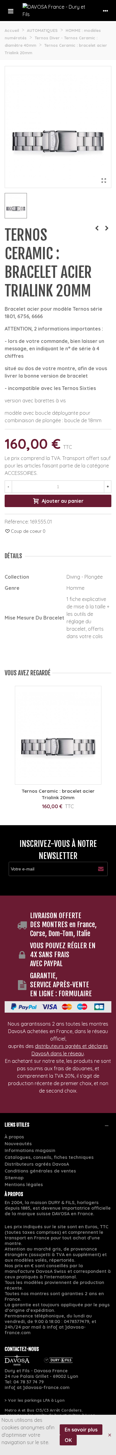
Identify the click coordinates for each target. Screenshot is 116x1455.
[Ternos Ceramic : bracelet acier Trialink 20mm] (103, 180)
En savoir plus (81, 1430)
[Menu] (10, 10)
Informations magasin (30, 1150)
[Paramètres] (105, 10)
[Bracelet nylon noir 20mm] (106, 228)
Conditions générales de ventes (40, 1171)
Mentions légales (24, 1184)
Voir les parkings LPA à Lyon (36, 1400)
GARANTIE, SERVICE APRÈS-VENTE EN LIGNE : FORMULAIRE (61, 984)
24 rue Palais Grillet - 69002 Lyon (41, 1376)
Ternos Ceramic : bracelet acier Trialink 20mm (58, 794)
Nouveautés (18, 1143)
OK (68, 1440)
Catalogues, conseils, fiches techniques (49, 1157)
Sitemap (14, 1178)
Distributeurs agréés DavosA (37, 1164)
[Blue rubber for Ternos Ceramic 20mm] (96, 228)
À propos (14, 1137)
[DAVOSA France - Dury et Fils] (58, 10)
